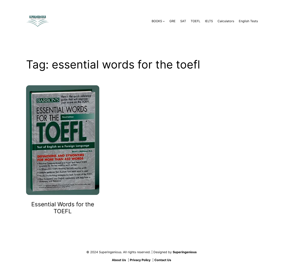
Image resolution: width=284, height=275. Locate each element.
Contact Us (162, 260)
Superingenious (185, 252)
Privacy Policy (140, 260)
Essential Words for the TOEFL (62, 208)
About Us (119, 260)
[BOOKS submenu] (164, 21)
